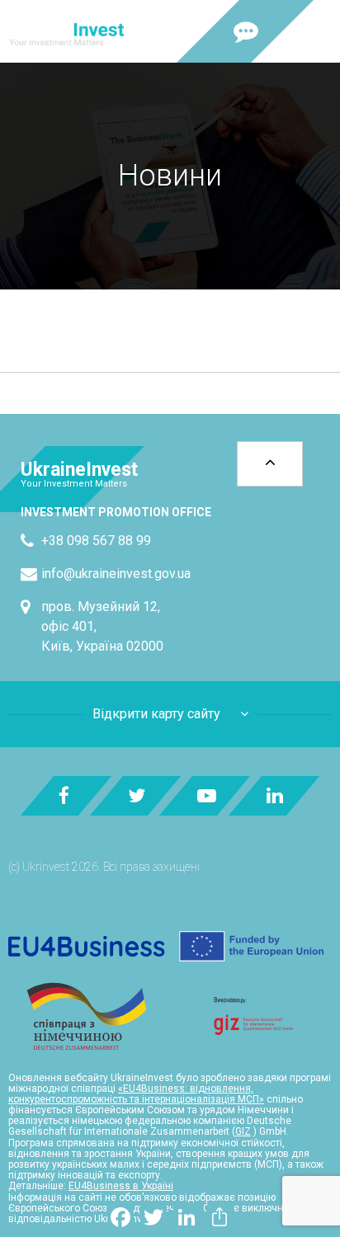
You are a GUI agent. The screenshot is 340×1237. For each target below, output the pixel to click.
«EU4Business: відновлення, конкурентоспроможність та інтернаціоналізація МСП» (136, 1094)
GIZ (243, 1131)
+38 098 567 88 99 (96, 540)
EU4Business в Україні (120, 1186)
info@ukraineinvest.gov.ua (116, 573)
